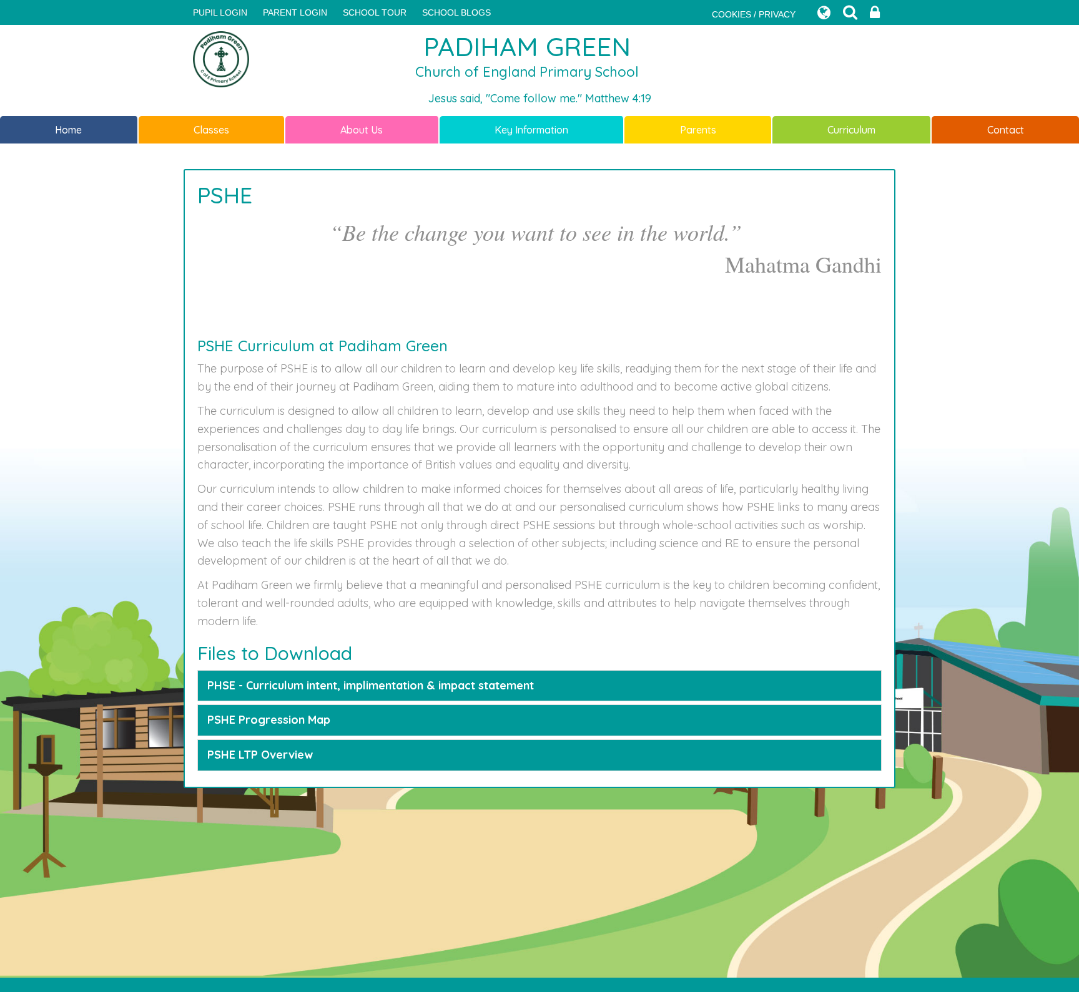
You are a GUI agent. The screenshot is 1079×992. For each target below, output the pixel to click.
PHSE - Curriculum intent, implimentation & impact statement (370, 685)
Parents (698, 130)
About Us (361, 130)
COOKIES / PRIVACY (754, 14)
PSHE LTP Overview (260, 754)
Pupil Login (220, 12)
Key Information (531, 130)
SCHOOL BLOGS (456, 12)
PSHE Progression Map (268, 719)
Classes (211, 130)
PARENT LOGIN (295, 12)
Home (68, 130)
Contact (1005, 130)
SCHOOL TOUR (374, 12)
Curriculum (851, 130)
